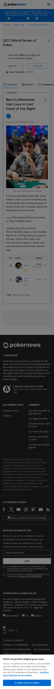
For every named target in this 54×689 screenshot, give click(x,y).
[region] (27, 672)
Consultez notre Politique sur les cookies (26, 674)
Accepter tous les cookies (27, 682)
